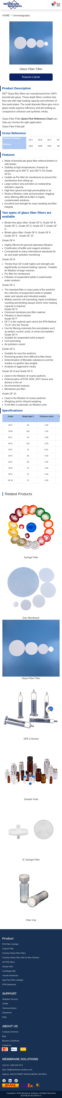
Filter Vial (31, 920)
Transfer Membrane (10, 976)
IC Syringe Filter (31, 859)
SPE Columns (31, 738)
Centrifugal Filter (9, 971)
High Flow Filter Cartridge (12, 980)
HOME (6, 15)
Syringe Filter (31, 557)
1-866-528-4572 (16, 1065)
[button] (53, 5)
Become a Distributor (10, 1041)
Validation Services (10, 999)
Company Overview (10, 1032)
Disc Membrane (31, 618)
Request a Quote (31, 77)
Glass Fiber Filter (31, 678)
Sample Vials (31, 799)
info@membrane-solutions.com (19, 1070)
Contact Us (6, 1045)
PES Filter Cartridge (10, 944)
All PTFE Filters (8, 962)
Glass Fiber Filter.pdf (13, 126)
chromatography (21, 15)
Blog (4, 1036)
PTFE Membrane (9, 985)
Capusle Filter (8, 949)
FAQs (4, 1017)
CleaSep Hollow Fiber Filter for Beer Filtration (20, 958)
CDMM (5, 1004)
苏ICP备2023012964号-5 (31, 1096)
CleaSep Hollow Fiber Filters (14, 953)
